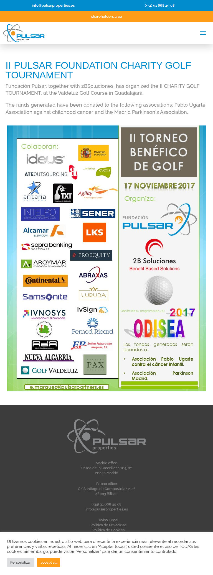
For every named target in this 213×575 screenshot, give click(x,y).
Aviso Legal (108, 520)
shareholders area (106, 16)
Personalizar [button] (20, 562)
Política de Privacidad (108, 525)
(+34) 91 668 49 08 (160, 5)
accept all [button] (48, 562)
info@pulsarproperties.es (53, 5)
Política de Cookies (108, 530)
